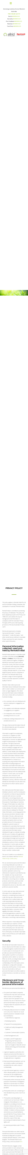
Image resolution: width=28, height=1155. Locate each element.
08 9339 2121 (16, 16)
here (21, 1141)
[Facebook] (14, 2)
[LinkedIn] (17, 2)
